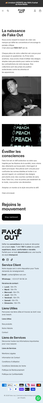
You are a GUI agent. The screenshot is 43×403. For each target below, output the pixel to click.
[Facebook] (3, 259)
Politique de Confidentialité (12, 374)
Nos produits (7, 324)
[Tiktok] (11, 259)
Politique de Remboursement (13, 370)
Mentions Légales (9, 353)
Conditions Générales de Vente (14, 366)
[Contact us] (38, 398)
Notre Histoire (7, 328)
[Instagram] (7, 259)
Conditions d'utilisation (10, 362)
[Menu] (2, 11)
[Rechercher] (8, 10)
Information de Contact (11, 357)
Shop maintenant (11, 217)
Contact (5, 332)
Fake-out (12, 395)
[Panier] (40, 10)
